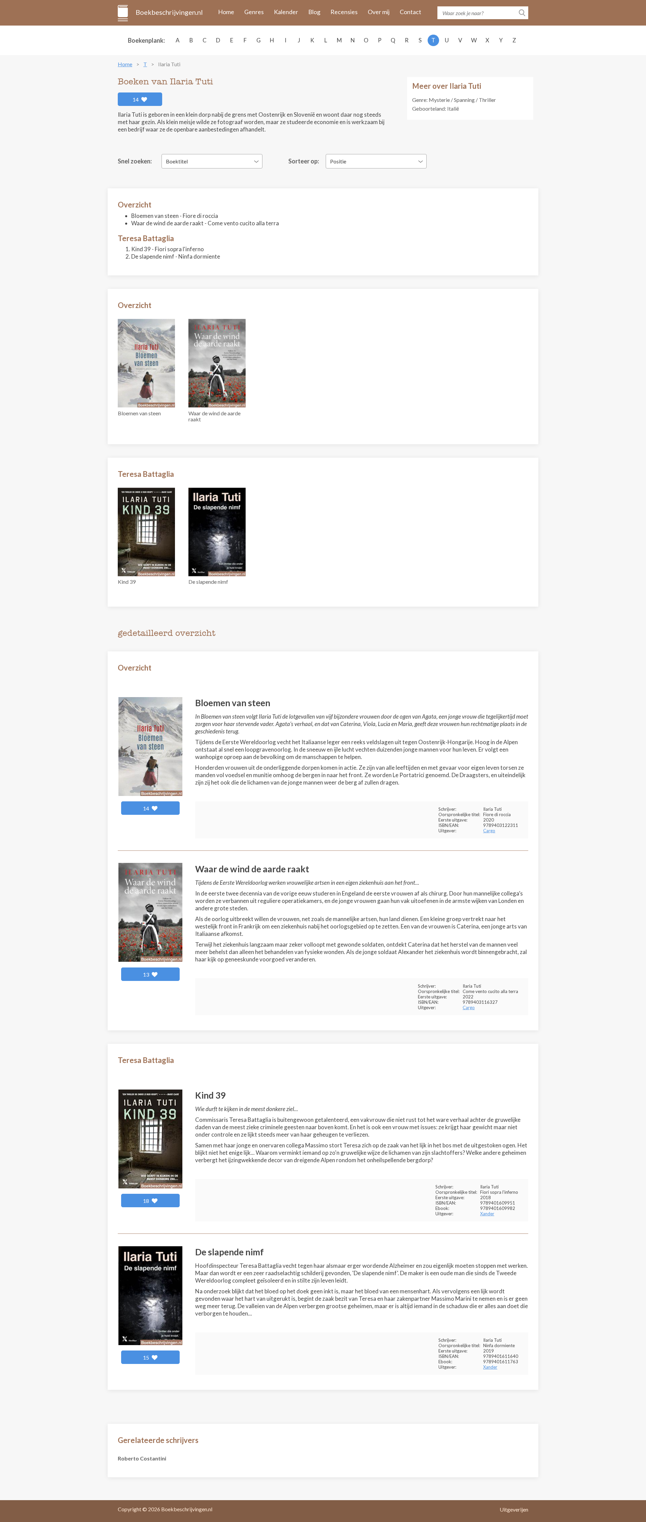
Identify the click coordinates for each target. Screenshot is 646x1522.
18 (146, 1200)
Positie (338, 161)
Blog (314, 11)
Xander (487, 1213)
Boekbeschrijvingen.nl (169, 12)
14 (136, 99)
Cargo (489, 830)
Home (226, 11)
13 (146, 974)
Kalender (286, 11)
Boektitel (177, 161)
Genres (254, 11)
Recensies (344, 11)
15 (146, 1357)
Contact (410, 11)
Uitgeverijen (514, 1509)
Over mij (379, 11)
